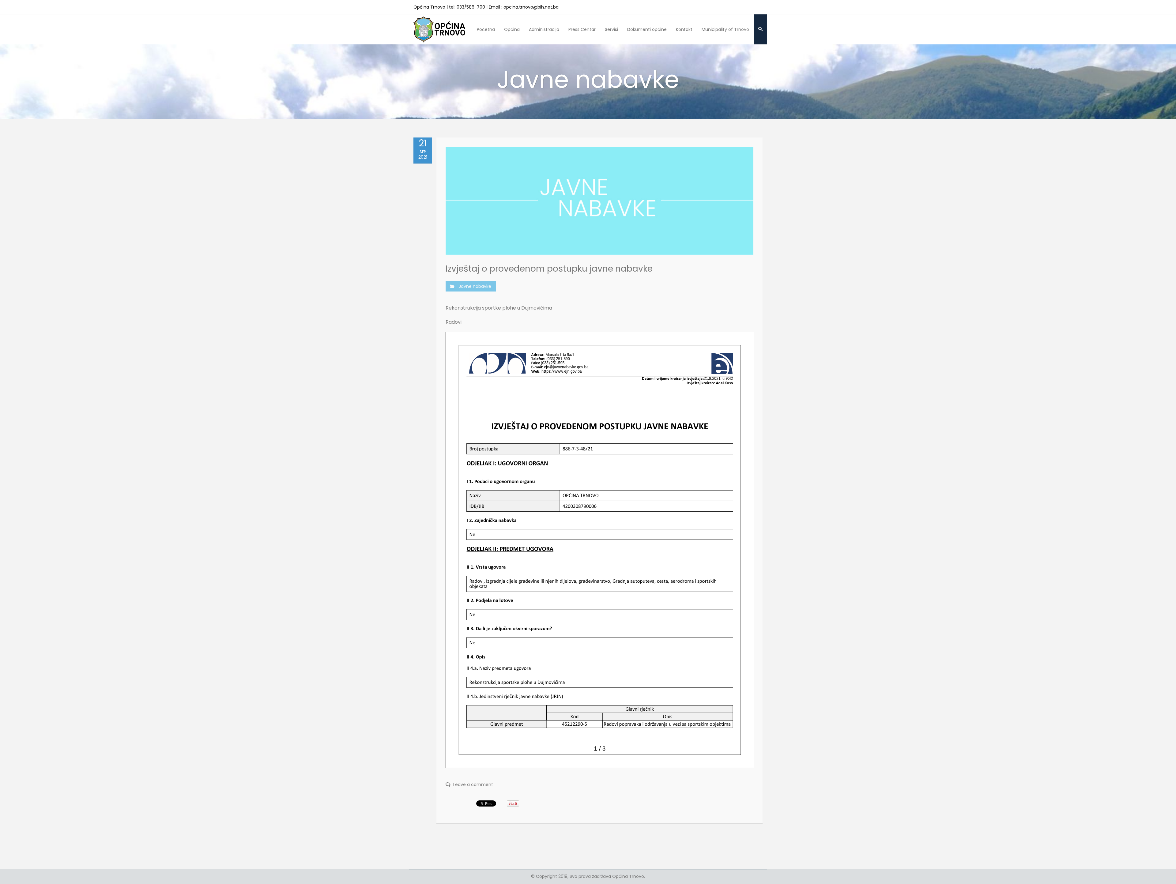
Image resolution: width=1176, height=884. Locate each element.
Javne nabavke (475, 286)
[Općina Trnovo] (439, 29)
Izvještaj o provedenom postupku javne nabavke (549, 269)
